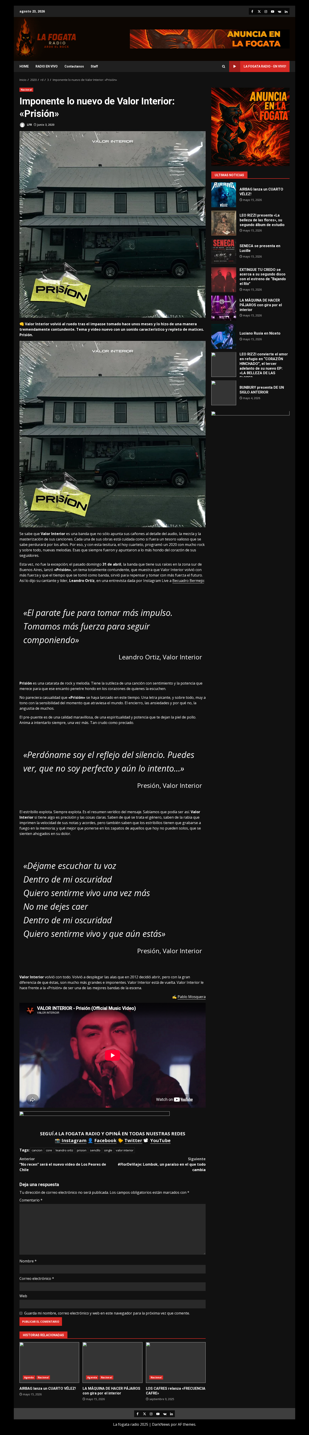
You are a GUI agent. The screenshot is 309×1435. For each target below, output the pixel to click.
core (49, 1150)
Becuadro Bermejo (188, 580)
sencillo (95, 1150)
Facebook (105, 1140)
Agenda (29, 1377)
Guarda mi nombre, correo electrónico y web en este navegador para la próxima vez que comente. (107, 1313)
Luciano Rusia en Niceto (223, 336)
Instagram (73, 1140)
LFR (29, 125)
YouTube (160, 1140)
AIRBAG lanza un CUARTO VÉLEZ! (49, 1362)
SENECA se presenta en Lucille (223, 251)
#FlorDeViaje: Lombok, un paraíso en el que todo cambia (162, 1164)
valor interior (124, 1150)
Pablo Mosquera (192, 996)
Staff (94, 66)
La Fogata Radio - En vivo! (265, 66)
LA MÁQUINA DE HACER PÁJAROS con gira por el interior (112, 1362)
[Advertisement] (210, 38)
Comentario (31, 1200)
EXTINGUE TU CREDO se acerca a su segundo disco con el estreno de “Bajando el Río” (223, 279)
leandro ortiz (64, 1150)
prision (81, 1150)
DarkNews (161, 1424)
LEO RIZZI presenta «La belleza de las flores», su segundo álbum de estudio (223, 223)
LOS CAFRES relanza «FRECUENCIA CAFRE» (176, 1362)
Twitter (133, 1140)
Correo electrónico (36, 1278)
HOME (24, 66)
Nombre (28, 1261)
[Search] (223, 66)
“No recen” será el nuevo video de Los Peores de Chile (62, 1164)
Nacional (26, 89)
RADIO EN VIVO (47, 66)
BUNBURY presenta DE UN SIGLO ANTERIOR (223, 393)
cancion (37, 1150)
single (108, 1150)
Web (23, 1295)
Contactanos (74, 66)
